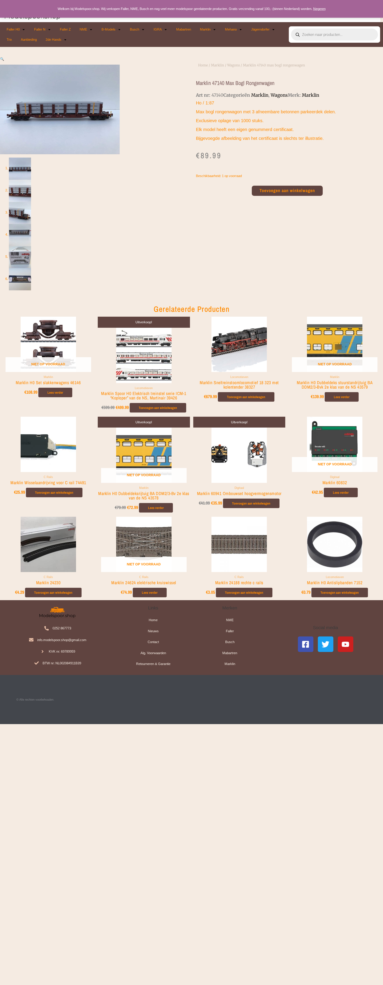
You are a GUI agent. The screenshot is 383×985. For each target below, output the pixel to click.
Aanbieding (29, 39)
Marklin (205, 29)
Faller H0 (13, 29)
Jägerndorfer (260, 29)
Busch (134, 29)
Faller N (39, 29)
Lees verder (55, 392)
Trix (9, 39)
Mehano (231, 29)
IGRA (158, 29)
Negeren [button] (319, 9)
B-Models (108, 29)
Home (203, 65)
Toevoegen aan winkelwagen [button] (158, 407)
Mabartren (183, 29)
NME (83, 29)
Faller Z (65, 29)
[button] (2, 59)
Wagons (233, 65)
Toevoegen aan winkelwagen (287, 190)
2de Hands (53, 39)
